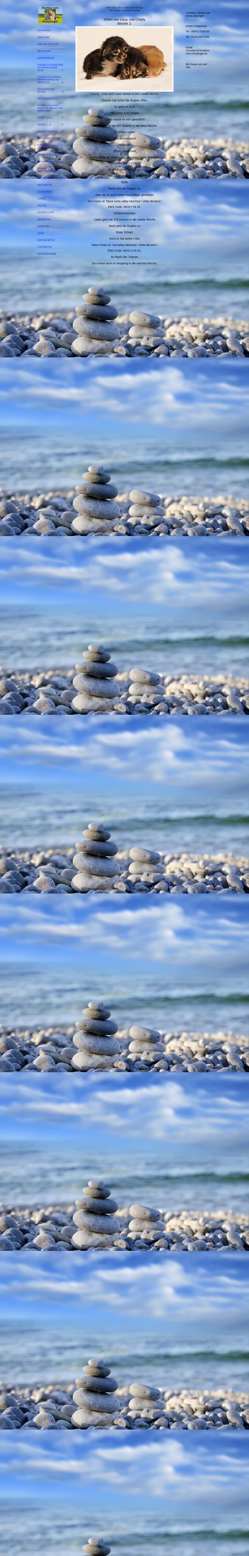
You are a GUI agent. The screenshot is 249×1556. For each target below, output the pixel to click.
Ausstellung (45, 212)
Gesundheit (44, 192)
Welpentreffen (47, 131)
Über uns (43, 37)
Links (40, 233)
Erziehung (44, 219)
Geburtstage (45, 58)
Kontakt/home (46, 254)
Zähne (41, 198)
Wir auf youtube (48, 44)
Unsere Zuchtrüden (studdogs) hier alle (50, 67)
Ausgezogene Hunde (46, 90)
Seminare (43, 226)
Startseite (44, 30)
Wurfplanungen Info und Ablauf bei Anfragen (50, 108)
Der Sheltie (44, 185)
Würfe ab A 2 (45, 117)
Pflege (41, 205)
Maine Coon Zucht (49, 138)
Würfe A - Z (44, 124)
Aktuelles (44, 51)
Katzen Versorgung (45, 146)
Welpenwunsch (47, 98)
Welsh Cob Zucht (48, 161)
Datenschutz (45, 240)
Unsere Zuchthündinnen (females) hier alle (49, 79)
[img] (50, 14)
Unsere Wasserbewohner (48, 169)
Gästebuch (44, 247)
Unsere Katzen (46, 154)
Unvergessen (45, 178)
